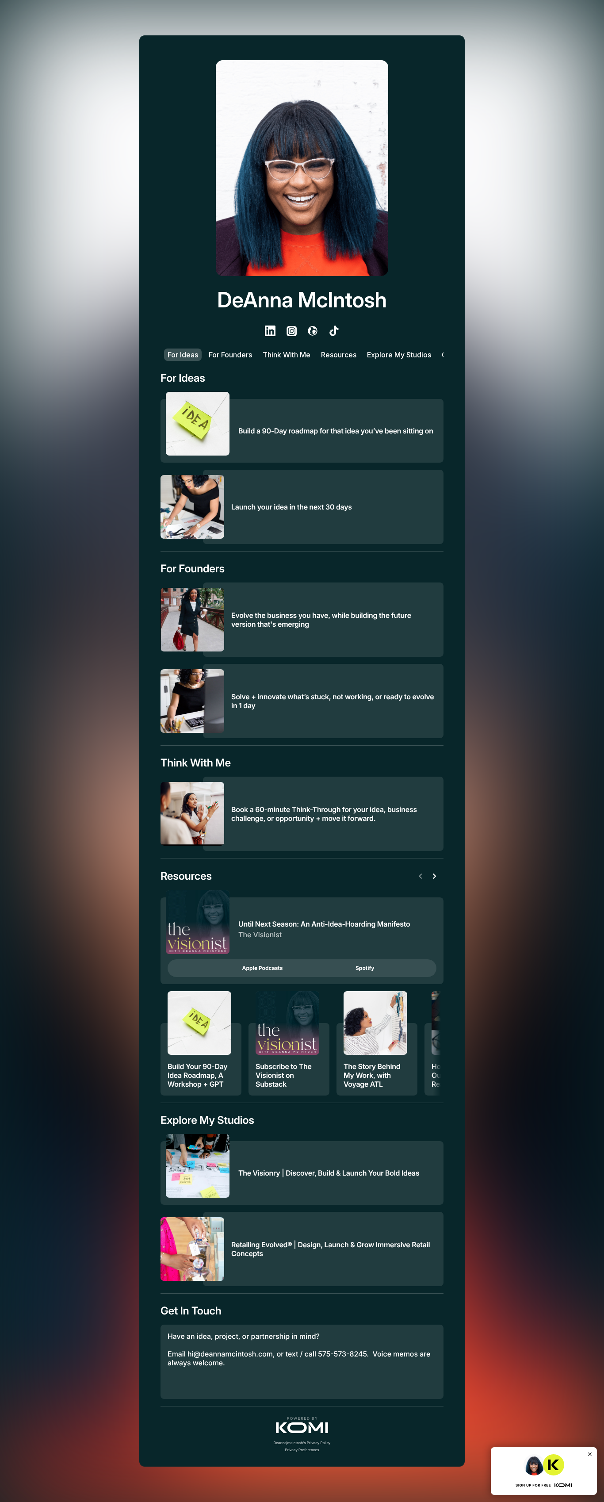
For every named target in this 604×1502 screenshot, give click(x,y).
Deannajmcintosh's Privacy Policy (302, 1443)
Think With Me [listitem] (286, 354)
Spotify (365, 968)
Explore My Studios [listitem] (399, 354)
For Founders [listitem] (230, 354)
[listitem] (270, 331)
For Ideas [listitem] (183, 354)
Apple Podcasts (262, 968)
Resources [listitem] (338, 354)
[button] (302, 1425)
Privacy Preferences (302, 1450)
